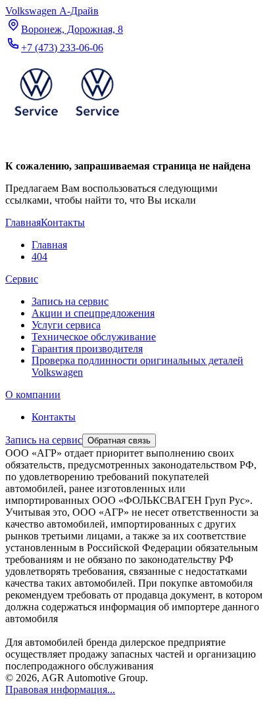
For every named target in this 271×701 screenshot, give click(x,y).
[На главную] (66, 118)
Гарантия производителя (87, 348)
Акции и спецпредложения (93, 313)
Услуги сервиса (66, 324)
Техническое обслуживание (94, 336)
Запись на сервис (70, 301)
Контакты (54, 416)
